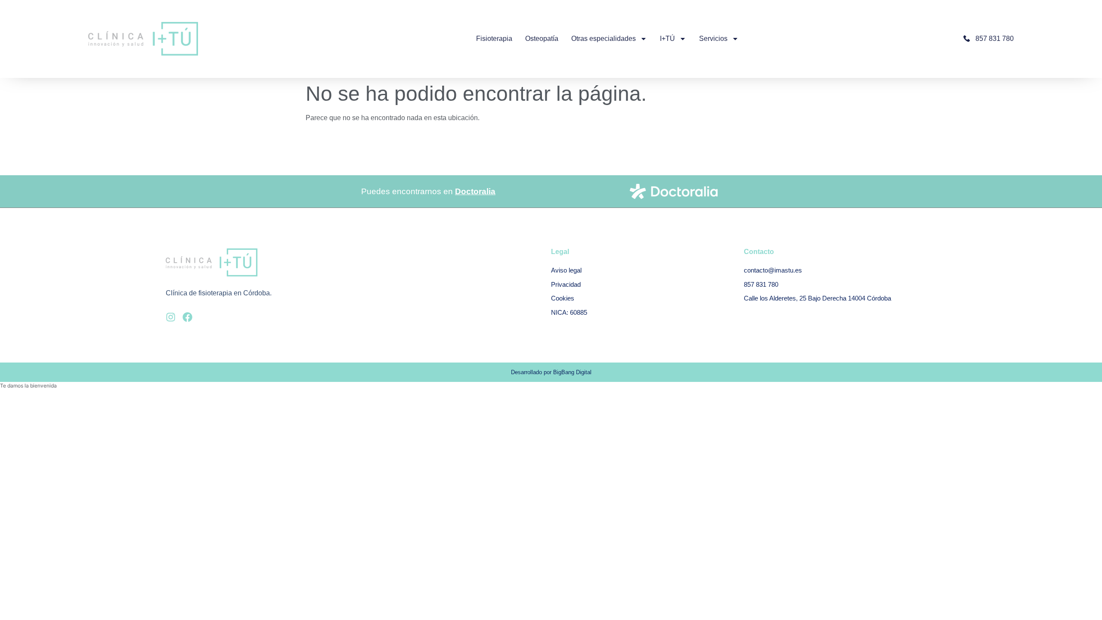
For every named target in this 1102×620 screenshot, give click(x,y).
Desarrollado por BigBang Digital (551, 372)
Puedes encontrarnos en (428, 191)
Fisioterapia (494, 38)
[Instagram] (171, 317)
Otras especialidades (603, 38)
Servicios (713, 38)
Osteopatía (541, 38)
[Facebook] (187, 317)
